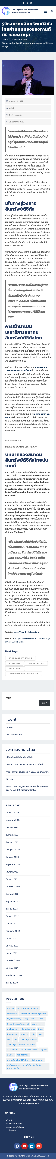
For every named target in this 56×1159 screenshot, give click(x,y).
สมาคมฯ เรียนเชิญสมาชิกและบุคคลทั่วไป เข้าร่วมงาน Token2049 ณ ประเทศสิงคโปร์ (27, 788)
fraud (40, 1029)
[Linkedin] (31, 1146)
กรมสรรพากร (22, 1054)
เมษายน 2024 (12, 827)
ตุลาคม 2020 (12, 982)
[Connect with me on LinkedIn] (31, 3)
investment (12, 1034)
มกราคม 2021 (12, 967)
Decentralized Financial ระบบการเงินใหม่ (24, 764)
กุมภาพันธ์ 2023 (13, 886)
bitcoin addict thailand (20, 658)
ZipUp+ (10, 1054)
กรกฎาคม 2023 (13, 849)
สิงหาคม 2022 (12, 923)
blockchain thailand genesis (33, 1013)
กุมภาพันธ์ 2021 (13, 960)
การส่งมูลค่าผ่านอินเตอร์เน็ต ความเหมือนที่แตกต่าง (27, 771)
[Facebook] (17, 1146)
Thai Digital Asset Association (24, 673)
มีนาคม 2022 (11, 938)
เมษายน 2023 (12, 871)
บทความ (9, 727)
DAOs (42, 1018)
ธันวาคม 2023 (12, 834)
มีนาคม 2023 (11, 879)
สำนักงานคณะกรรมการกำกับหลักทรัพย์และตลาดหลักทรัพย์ (24, 1067)
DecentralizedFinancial (18, 1023)
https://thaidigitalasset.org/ (27, 631)
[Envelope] (39, 1146)
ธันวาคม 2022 (12, 894)
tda (15, 1039)
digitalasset (12, 1029)
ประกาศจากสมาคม (16, 122)
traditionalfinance (29, 1049)
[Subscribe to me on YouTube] (27, 3)
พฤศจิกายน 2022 (13, 901)
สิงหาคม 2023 (12, 842)
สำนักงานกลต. (37, 1060)
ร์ (9, 417)
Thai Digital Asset (28, 1039)
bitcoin (10, 1008)
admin (12, 108)
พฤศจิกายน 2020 (14, 975)
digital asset (15, 668)
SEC (9, 1039)
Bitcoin (9, 779)
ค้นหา (8, 697)
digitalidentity (28, 1029)
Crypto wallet (30, 1018)
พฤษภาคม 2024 (13, 820)
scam (40, 1034)
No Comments (15, 115)
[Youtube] (24, 1146)
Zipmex (44, 1049)
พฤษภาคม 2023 (13, 864)
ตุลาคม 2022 (12, 908)
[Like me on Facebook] (24, 3)
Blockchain (14, 663)
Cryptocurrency (35, 663)
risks (33, 1034)
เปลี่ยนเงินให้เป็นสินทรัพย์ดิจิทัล (19, 757)
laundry (24, 1034)
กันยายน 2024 (12, 812)
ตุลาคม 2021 (11, 953)
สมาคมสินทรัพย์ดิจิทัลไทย (17, 1060)
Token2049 (12, 1049)
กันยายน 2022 (12, 916)
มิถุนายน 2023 (12, 857)
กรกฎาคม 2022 (13, 931)
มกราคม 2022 (12, 945)
